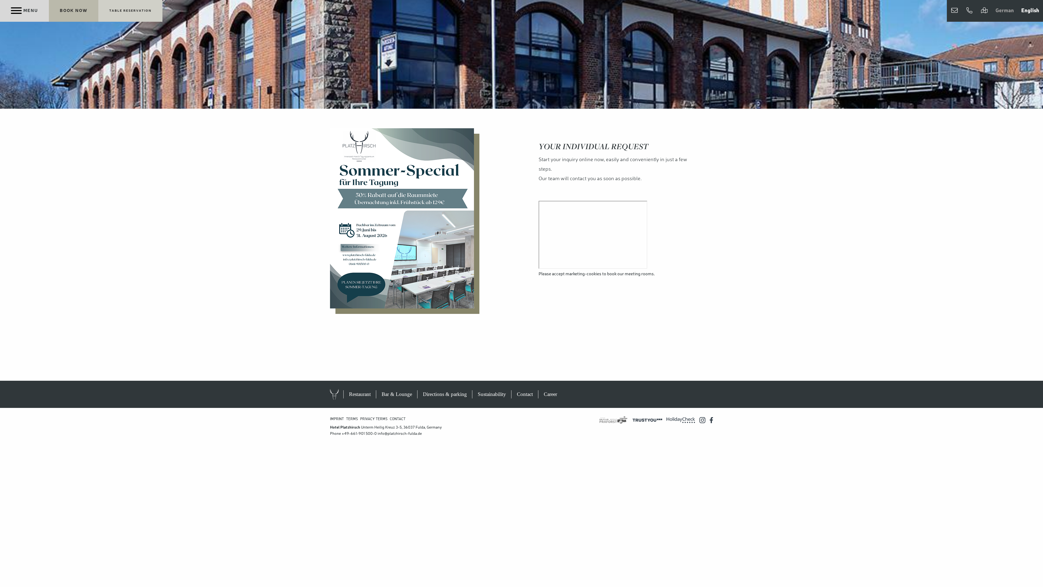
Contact (525, 394)
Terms (352, 419)
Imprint (337, 419)
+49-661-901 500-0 (359, 434)
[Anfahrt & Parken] (984, 11)
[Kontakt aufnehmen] (954, 11)
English (1030, 11)
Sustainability (492, 394)
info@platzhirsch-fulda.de (400, 434)
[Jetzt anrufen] (969, 11)
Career (550, 394)
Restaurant (360, 394)
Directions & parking (445, 394)
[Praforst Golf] (613, 420)
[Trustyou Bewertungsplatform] (647, 420)
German (1004, 11)
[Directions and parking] (984, 11)
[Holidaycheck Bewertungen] (681, 420)
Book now (73, 11)
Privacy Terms (374, 419)
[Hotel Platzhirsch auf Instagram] (702, 420)
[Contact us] (954, 11)
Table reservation (130, 11)
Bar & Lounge (397, 394)
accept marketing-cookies (576, 274)
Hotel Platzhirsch (339, 394)
